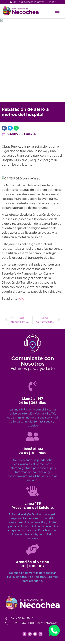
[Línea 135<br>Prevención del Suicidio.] (32, 491)
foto (21, 298)
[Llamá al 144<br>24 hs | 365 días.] (32, 436)
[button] (57, 11)
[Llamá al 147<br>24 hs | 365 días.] (32, 386)
